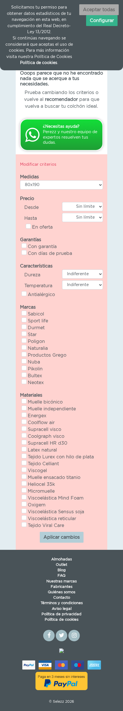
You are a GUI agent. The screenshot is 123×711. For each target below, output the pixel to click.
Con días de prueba (50, 253)
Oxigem (36, 505)
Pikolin (35, 369)
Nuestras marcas (61, 581)
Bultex (35, 376)
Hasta (30, 218)
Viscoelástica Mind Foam (56, 498)
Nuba (34, 362)
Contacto (61, 598)
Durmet (36, 327)
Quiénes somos (61, 592)
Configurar (102, 20)
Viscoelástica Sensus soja (56, 512)
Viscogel (37, 470)
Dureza (32, 275)
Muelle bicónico (45, 402)
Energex (37, 416)
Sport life (38, 321)
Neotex (36, 382)
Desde (31, 207)
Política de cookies (61, 620)
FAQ (61, 576)
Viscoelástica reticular (52, 518)
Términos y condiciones (62, 603)
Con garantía (42, 246)
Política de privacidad (61, 614)
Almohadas (61, 559)
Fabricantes (61, 587)
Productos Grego (47, 355)
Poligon (36, 341)
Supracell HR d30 (47, 443)
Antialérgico (41, 294)
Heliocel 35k (41, 484)
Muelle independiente (52, 409)
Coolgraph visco (46, 436)
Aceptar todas (99, 9)
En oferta (42, 227)
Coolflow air (41, 422)
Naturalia (38, 348)
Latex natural (42, 450)
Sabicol (36, 314)
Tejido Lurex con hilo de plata (61, 457)
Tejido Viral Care (46, 525)
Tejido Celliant (43, 464)
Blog (61, 570)
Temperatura (38, 285)
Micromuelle (41, 491)
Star (32, 334)
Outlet (61, 565)
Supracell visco (44, 429)
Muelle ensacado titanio (54, 477)
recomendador (61, 99)
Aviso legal (62, 609)
